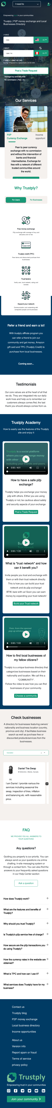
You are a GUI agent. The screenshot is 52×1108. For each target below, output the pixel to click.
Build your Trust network (26, 603)
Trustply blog (19, 1013)
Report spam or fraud (24, 1052)
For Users (16, 200)
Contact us (18, 1007)
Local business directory (26, 1025)
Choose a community (26, 695)
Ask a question (26, 883)
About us (17, 1040)
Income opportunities (24, 1031)
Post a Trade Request (26, 70)
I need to (19, 3)
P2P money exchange (24, 1019)
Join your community (24, 1099)
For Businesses (36, 200)
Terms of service (21, 1058)
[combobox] (41, 40)
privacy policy (20, 1064)
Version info (19, 1046)
